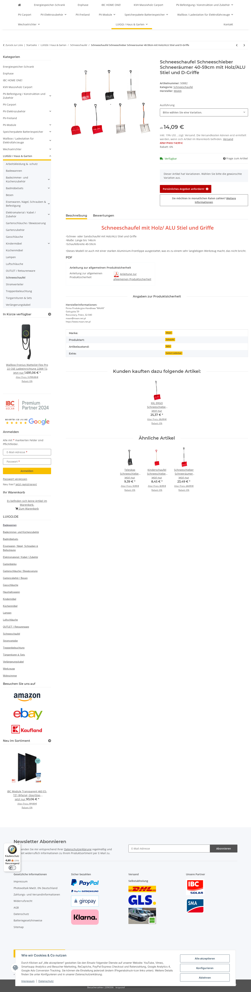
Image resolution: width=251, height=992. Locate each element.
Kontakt (228, 24)
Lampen (11, 257)
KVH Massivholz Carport (17, 87)
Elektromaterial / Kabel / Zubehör (21, 214)
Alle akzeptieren (205, 958)
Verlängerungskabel (18, 304)
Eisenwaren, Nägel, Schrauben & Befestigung (26, 203)
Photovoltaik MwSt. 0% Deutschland (36, 888)
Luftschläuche (14, 264)
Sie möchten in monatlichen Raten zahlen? (204, 200)
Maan (168, 332)
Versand (228, 139)
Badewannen (14, 170)
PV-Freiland (10, 118)
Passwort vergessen (15, 479)
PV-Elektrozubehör (14, 111)
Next (42, 354)
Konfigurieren (205, 968)
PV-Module (9, 125)
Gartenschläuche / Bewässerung (26, 223)
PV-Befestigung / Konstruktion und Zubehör (24, 95)
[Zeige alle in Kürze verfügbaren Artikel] (49, 314)
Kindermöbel (14, 243)
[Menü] (18, 845)
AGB (16, 907)
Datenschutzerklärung (78, 849)
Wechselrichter (12, 149)
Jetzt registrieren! (26, 484)
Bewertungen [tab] (103, 215)
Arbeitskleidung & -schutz (22, 164)
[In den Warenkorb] (69, 57)
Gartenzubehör (15, 230)
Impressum (28, 981)
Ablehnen (205, 977)
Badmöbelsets (14, 188)
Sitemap (19, 927)
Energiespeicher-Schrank (18, 66)
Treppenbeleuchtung (19, 291)
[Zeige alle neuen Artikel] (49, 741)
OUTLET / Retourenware (20, 270)
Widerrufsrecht (23, 901)
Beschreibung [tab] (76, 215)
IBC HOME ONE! (12, 80)
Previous (12, 354)
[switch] (12, 868)
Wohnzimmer (10, 675)
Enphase (8, 73)
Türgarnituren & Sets (19, 298)
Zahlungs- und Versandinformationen (37, 894)
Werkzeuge (9, 668)
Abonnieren (223, 848)
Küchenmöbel (14, 250)
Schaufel (170, 339)
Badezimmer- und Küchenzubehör (17, 179)
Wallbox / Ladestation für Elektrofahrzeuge (18, 140)
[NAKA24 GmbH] (19, 5)
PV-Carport (9, 104)
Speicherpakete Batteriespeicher (23, 131)
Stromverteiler (15, 284)
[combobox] (204, 112)
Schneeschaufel (183, 87)
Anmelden (27, 471)
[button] (27, 95)
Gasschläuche (14, 236)
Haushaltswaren (11, 592)
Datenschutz (46, 981)
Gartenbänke (10, 564)
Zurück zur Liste (14, 45)
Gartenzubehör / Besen (15, 578)
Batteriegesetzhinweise (28, 920)
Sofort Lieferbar (174, 353)
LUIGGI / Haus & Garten (17, 156)
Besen (9, 195)
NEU (168, 346)
